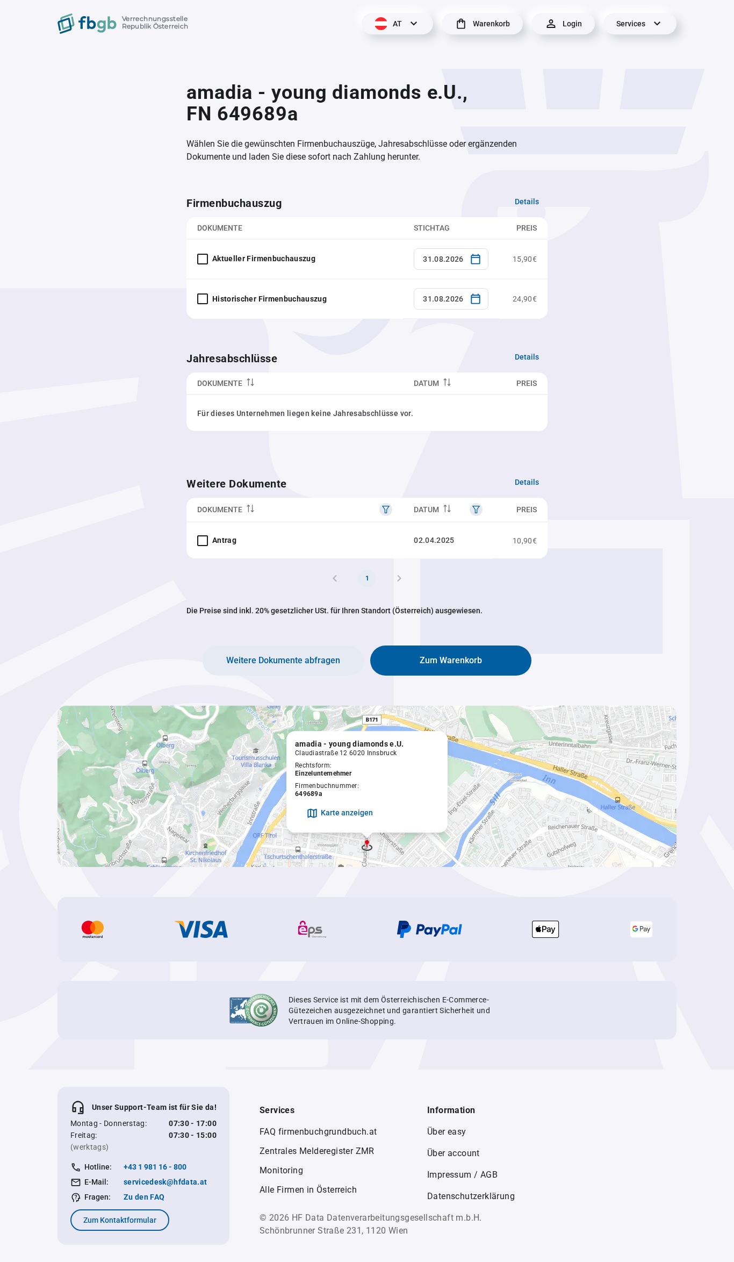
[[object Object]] (385, 509)
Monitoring (281, 1170)
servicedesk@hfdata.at (165, 1182)
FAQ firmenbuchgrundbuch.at (318, 1132)
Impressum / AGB (462, 1175)
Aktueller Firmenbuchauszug (263, 258)
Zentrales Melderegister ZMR (317, 1151)
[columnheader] (294, 383)
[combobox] (451, 259)
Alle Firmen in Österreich (308, 1190)
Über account (453, 1153)
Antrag (224, 540)
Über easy (446, 1132)
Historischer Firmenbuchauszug (269, 299)
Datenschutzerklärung (471, 1196)
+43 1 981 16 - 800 (155, 1167)
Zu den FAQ (144, 1197)
